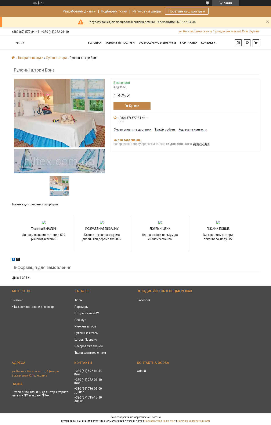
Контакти (208, 42)
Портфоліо (188, 42)
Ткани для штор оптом (90, 352)
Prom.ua (156, 417)
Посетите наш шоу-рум (186, 11)
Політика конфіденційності (193, 420)
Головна (94, 42)
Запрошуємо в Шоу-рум (157, 42)
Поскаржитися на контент (160, 420)
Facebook (144, 300)
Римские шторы (86, 326)
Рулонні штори (56, 57)
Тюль (78, 300)
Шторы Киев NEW (87, 313)
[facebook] (13, 260)
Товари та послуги (120, 42)
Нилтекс (17, 300)
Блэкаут (80, 320)
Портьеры (81, 306)
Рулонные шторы (86, 333)
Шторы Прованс (86, 339)
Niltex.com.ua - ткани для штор (33, 306)
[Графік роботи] (238, 42)
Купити (134, 105)
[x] (18, 260)
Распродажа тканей (89, 346)
